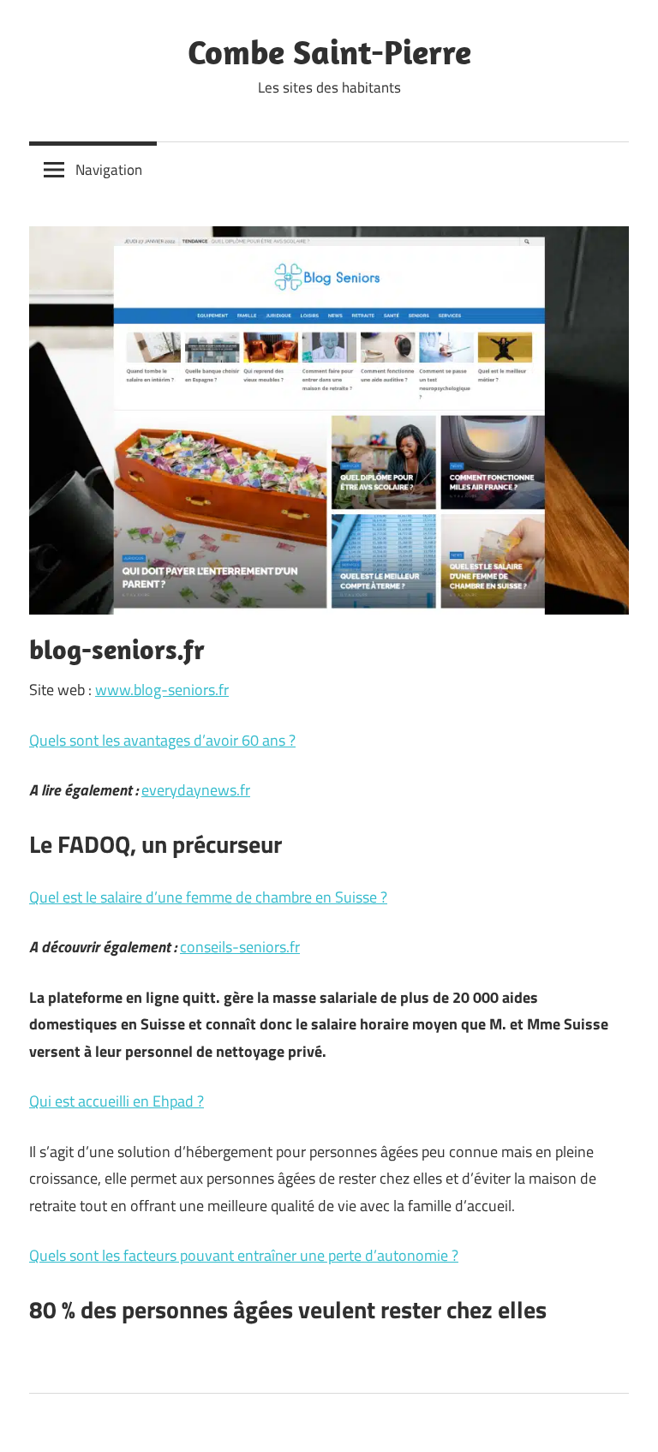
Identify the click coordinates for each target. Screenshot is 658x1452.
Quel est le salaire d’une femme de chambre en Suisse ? (208, 897)
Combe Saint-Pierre (329, 51)
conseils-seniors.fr (240, 946)
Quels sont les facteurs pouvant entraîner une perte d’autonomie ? (243, 1255)
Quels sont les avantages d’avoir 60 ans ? (162, 740)
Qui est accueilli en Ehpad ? (116, 1101)
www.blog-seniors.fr (162, 689)
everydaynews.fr (195, 789)
